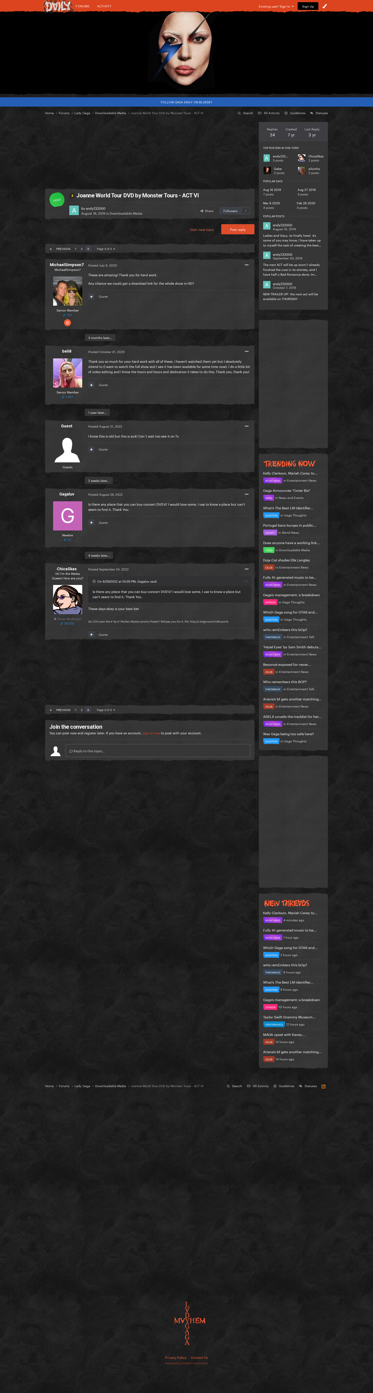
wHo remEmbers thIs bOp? (285, 629)
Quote (103, 296)
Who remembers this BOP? (285, 681)
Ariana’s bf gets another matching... (292, 698)
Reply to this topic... (89, 750)
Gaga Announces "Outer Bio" (286, 490)
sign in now (151, 732)
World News (290, 532)
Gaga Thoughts (295, 515)
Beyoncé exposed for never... (287, 664)
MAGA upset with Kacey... (284, 1034)
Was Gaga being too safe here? (288, 733)
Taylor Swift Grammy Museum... (289, 1016)
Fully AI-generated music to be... (290, 577)
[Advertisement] (149, 152)
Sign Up (308, 6)
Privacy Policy (175, 1357)
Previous (63, 248)
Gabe (278, 168)
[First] (51, 248)
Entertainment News (301, 480)
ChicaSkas (316, 155)
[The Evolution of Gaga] (186, 53)
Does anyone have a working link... (291, 542)
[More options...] (246, 265)
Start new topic (202, 229)
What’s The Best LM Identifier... (288, 507)
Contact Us (199, 1357)
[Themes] (324, 6)
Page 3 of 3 (105, 248)
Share (208, 210)
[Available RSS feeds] (323, 1086)
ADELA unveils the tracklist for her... (292, 716)
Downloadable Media (126, 213)
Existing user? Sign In (275, 6)
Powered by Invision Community (186, 1363)
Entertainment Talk (300, 636)
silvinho (314, 168)
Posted (102, 265)
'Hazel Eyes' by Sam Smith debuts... (292, 646)
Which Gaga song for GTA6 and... (290, 611)
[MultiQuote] (91, 296)
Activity (104, 6)
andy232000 (282, 155)
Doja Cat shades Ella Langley (286, 559)
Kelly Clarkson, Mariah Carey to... (290, 472)
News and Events (291, 497)
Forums (83, 6)
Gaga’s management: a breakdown (291, 594)
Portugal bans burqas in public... (289, 524)
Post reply (238, 229)
